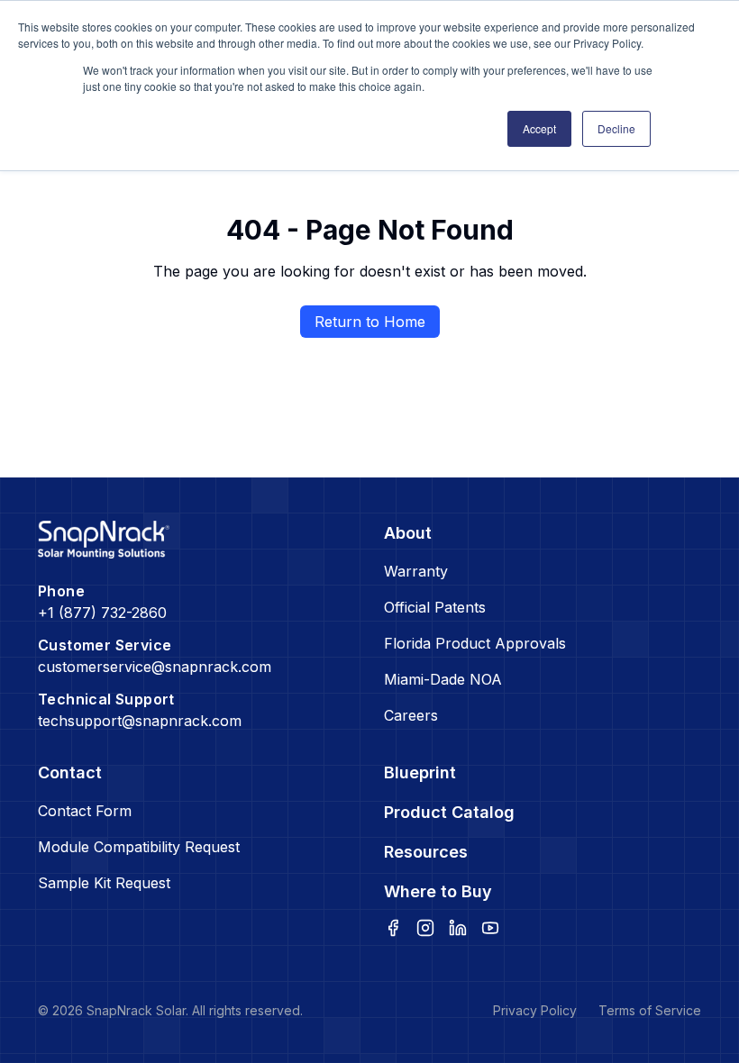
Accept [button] (539, 128)
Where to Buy (438, 891)
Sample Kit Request (104, 883)
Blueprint (420, 772)
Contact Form (85, 811)
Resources (426, 851)
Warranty (416, 571)
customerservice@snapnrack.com (154, 667)
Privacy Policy (535, 1010)
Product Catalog (449, 812)
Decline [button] (616, 128)
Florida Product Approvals (475, 643)
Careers (411, 715)
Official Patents (435, 607)
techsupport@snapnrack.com (140, 721)
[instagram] (425, 928)
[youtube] (490, 928)
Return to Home (370, 322)
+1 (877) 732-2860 (102, 613)
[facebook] (393, 928)
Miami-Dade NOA (443, 679)
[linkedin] (458, 928)
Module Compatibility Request (139, 847)
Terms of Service (649, 1010)
